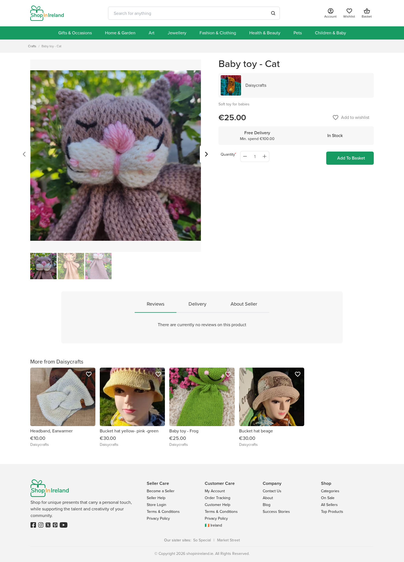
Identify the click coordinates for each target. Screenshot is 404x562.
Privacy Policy (158, 518)
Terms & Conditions (163, 512)
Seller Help (156, 498)
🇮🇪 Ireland (213, 525)
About (268, 498)
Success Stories (276, 512)
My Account (215, 491)
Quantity (228, 154)
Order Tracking (217, 498)
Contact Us (272, 491)
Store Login (156, 505)
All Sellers (329, 505)
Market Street (228, 540)
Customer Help (217, 505)
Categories (330, 491)
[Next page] (206, 155)
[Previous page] (24, 155)
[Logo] (47, 13)
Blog (266, 505)
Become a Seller (161, 491)
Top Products (332, 512)
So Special (202, 540)
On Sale (327, 498)
